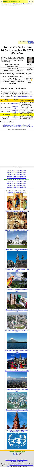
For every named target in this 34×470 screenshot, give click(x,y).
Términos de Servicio (22, 460)
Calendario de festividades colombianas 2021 (17, 351)
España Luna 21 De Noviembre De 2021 (16, 174)
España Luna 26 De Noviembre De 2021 (16, 183)
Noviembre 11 (15, 111)
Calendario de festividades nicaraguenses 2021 (17, 331)
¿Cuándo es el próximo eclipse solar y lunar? (16, 125)
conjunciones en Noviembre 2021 (23, 96)
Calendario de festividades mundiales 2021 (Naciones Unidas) (17, 431)
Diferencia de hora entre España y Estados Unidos (18, 126)
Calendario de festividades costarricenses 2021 (17, 270)
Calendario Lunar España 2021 (8, 3)
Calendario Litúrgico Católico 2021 (17, 192)
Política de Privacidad (11, 460)
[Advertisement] (17, 24)
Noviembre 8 (15, 103)
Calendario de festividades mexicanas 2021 (17, 290)
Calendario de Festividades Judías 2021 (17, 211)
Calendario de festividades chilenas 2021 (17, 371)
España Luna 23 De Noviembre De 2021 (16, 178)
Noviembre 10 (15, 107)
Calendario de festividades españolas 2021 (17, 410)
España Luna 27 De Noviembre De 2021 (16, 185)
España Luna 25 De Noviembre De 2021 (16, 181)
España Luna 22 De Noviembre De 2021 (16, 176)
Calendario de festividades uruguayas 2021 (17, 249)
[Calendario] (11, 1)
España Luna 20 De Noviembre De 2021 (16, 172)
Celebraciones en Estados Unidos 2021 (17, 230)
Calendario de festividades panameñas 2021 (17, 390)
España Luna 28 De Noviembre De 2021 (16, 187)
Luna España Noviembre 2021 (23, 3)
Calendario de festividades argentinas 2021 (17, 310)
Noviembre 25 (15, 117)
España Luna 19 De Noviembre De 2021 (16, 170)
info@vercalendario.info (17, 461)
